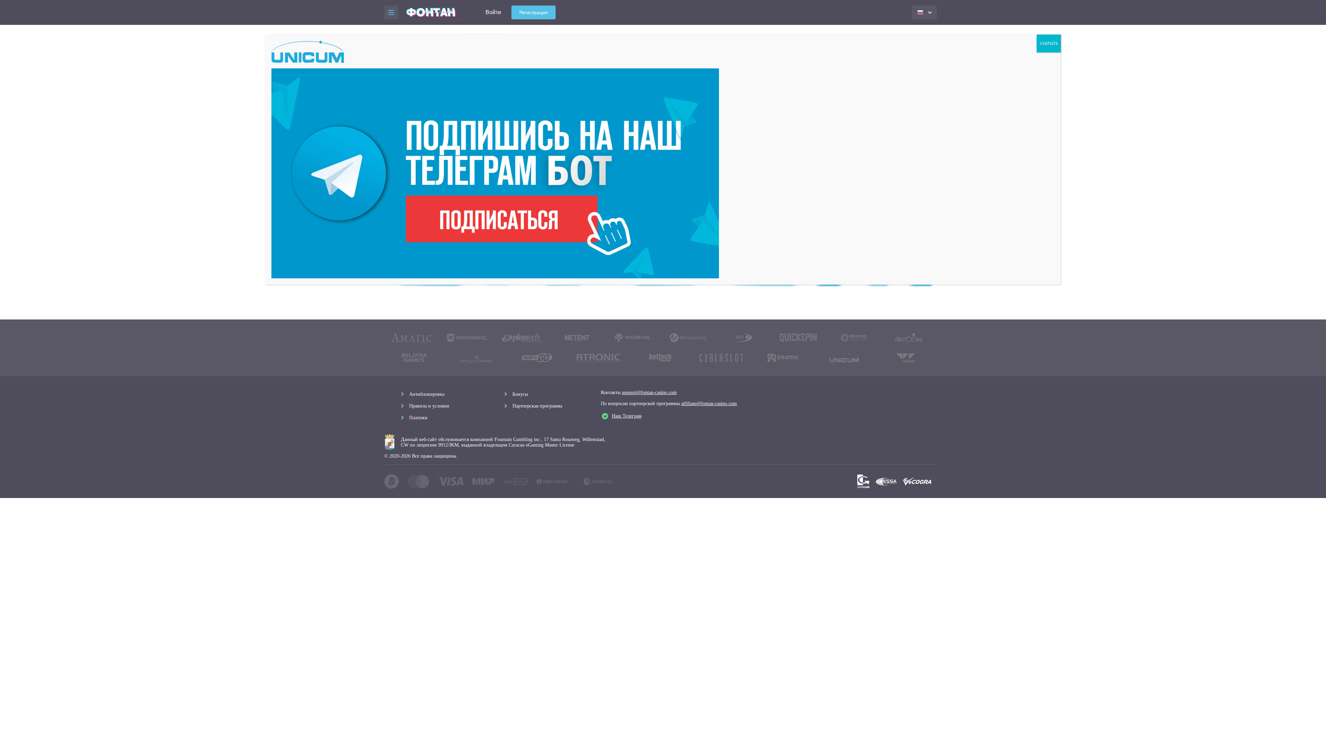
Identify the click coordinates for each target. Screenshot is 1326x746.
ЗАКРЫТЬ (1048, 43)
